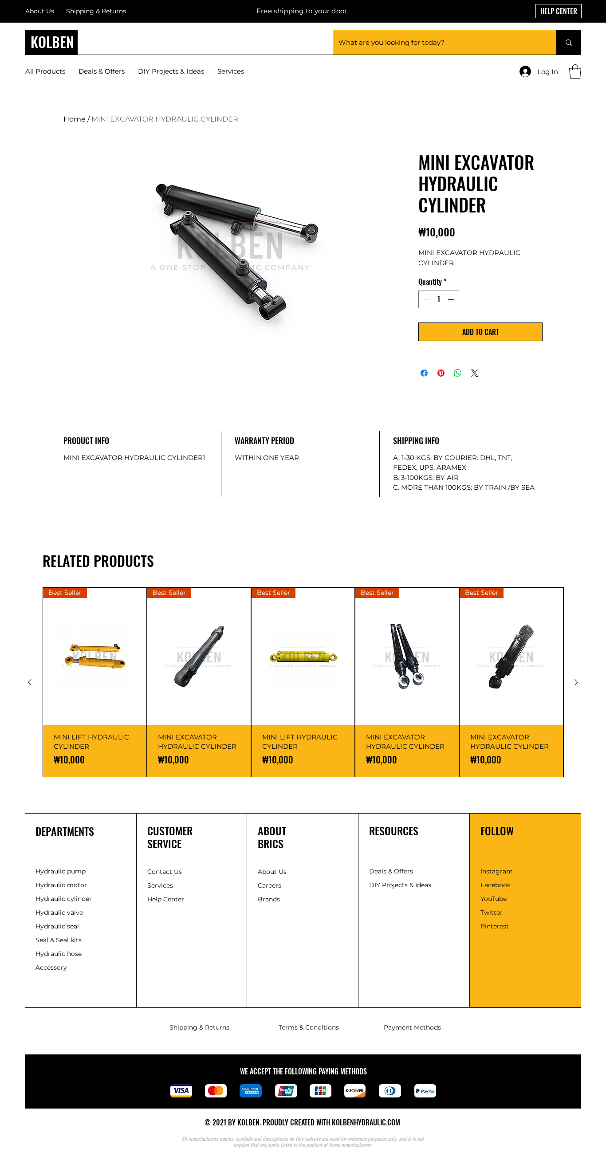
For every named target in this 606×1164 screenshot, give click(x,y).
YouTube (493, 899)
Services (160, 885)
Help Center (166, 899)
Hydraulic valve (59, 912)
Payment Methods (412, 1027)
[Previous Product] (29, 682)
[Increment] (451, 299)
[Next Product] (576, 682)
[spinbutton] (438, 299)
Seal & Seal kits (58, 940)
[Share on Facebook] (424, 373)
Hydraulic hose (58, 954)
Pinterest (494, 926)
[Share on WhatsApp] (458, 373)
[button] (575, 71)
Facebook (495, 885)
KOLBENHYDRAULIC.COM (366, 1122)
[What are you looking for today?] (568, 42)
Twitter (491, 912)
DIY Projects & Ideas (400, 885)
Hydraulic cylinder (63, 899)
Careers (269, 885)
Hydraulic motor (61, 885)
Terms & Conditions (309, 1027)
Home (74, 119)
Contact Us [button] (164, 872)
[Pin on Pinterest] (441, 373)
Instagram (496, 871)
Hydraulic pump (60, 871)
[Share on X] (474, 373)
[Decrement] (426, 299)
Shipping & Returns (199, 1027)
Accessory (51, 967)
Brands (269, 899)
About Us (39, 11)
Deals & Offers (392, 871)
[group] (303, 682)
